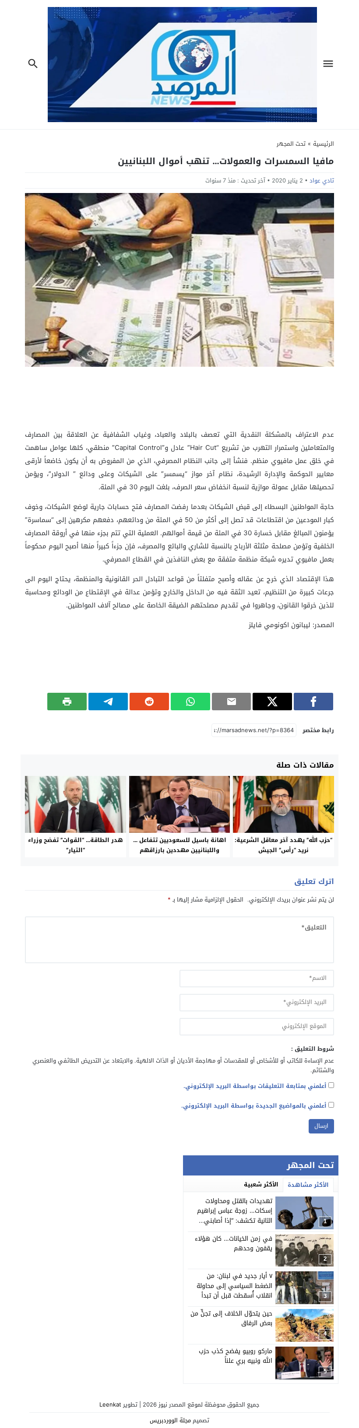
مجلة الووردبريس (170, 1420)
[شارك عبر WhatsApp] (190, 701)
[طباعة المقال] (66, 701)
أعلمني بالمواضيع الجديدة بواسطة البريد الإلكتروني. (254, 1105)
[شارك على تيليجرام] (108, 701)
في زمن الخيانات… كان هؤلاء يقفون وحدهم (233, 1243)
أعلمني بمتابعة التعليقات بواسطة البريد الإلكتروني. (255, 1086)
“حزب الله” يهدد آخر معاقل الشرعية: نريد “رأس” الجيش (283, 845)
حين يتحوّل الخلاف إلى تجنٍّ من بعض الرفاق (231, 1318)
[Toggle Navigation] (330, 64)
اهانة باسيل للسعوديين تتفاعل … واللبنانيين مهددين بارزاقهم (179, 845)
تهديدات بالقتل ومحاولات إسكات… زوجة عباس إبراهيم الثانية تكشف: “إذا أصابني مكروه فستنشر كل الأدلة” (234, 1215)
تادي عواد (322, 180)
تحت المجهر (291, 143)
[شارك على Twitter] (272, 701)
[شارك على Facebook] (313, 701)
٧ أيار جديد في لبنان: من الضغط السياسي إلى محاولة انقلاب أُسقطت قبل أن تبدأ (234, 1286)
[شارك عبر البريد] (231, 701)
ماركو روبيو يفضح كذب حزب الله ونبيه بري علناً (235, 1356)
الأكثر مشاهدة (308, 1184)
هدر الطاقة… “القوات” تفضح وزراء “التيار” (75, 845)
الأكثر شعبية (261, 1184)
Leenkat (110, 1404)
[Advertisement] (179, 397)
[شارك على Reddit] (149, 701)
